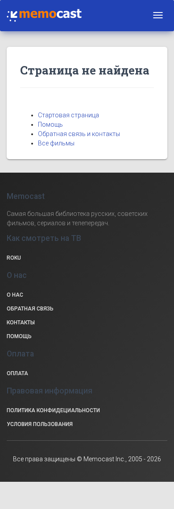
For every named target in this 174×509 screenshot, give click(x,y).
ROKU (14, 258)
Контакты (21, 322)
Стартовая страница (68, 115)
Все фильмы (56, 143)
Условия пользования (40, 424)
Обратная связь (30, 309)
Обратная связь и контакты (79, 133)
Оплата (17, 373)
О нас (15, 295)
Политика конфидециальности (53, 410)
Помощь (50, 124)
